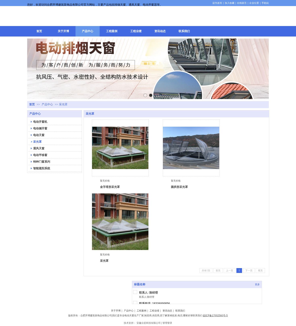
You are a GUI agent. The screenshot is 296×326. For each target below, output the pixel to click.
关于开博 (116, 310)
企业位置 (254, 3)
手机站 (265, 3)
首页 (32, 104)
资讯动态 (167, 310)
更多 (257, 284)
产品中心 (47, 104)
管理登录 (167, 323)
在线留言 (242, 3)
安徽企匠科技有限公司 (149, 323)
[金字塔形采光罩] (120, 147)
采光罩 (63, 104)
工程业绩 (154, 310)
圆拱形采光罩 (179, 186)
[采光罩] (120, 221)
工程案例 (141, 310)
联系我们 (180, 310)
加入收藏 (229, 3)
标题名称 (139, 284)
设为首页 (217, 3)
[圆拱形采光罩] (191, 147)
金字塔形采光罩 (110, 186)
